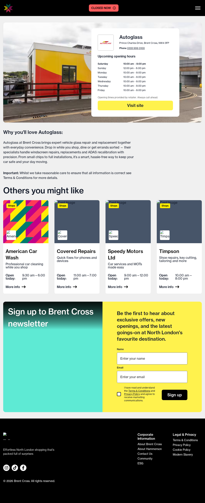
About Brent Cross (150, 444)
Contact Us (145, 454)
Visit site (135, 105)
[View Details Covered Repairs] (77, 247)
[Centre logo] (8, 8)
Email (120, 367)
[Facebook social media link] (23, 468)
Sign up (174, 394)
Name (120, 349)
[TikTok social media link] (15, 468)
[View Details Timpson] (179, 247)
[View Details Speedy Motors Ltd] (128, 247)
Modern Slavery (183, 454)
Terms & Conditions (17, 178)
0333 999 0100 (136, 48)
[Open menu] (198, 8)
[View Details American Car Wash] (25, 247)
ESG (140, 463)
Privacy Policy (132, 394)
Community (145, 458)
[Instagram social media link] (6, 468)
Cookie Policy (181, 450)
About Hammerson (150, 449)
